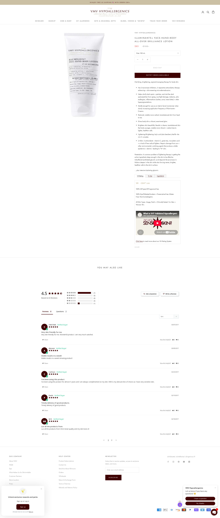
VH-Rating (140, 176)
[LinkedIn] (189, 461)
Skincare (39, 21)
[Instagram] (173, 461)
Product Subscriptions (66, 461)
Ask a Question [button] (151, 294)
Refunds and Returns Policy (68, 487)
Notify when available (157, 75)
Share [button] (46, 340)
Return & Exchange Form (67, 480)
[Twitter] (145, 246)
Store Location (14, 480)
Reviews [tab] (45, 311)
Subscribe (113, 478)
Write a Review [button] (170, 294)
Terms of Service (64, 484)
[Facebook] (142, 246)
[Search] (208, 12)
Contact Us (62, 465)
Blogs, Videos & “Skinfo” (133, 21)
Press (11, 484)
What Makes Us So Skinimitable (20, 472)
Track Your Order (158, 21)
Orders (61, 472)
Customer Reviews (15, 476)
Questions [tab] (60, 311)
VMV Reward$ (178, 21)
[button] (173, 340)
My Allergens (82, 21)
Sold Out (157, 68)
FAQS (11, 465)
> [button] (116, 440)
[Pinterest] (147, 246)
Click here (139, 241)
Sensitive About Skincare (67, 468)
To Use (150, 176)
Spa (10, 468)
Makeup (52, 21)
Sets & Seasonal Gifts (105, 21)
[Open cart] (213, 12)
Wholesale (62, 476)
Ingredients (160, 176)
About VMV (13, 461)
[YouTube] (184, 461)
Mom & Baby (66, 21)
